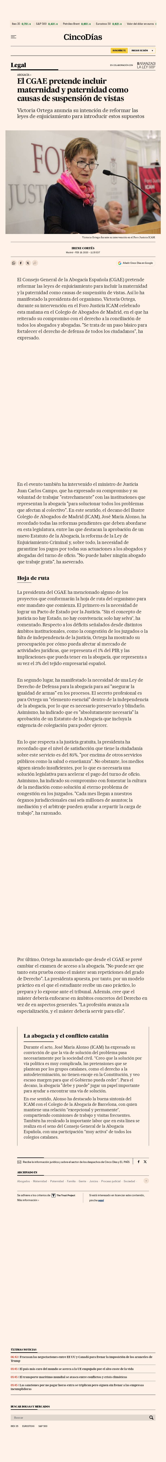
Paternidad (57, 1181)
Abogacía (23, 75)
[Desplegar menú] (13, 36)
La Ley (144, 65)
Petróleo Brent (71, 24)
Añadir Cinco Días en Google (138, 263)
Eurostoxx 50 (103, 24)
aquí (101, 1200)
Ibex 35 (16, 24)
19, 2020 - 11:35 (87, 252)
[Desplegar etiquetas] (146, 1180)
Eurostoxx (28, 1426)
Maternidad (40, 1181)
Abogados (23, 1181)
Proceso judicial (110, 1181)
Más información (27, 1200)
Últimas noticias (23, 1349)
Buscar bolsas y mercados (30, 1406)
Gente (82, 1181)
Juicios (93, 1181)
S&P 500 (41, 24)
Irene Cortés (83, 248)
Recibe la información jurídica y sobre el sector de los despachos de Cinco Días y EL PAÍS (76, 1162)
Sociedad (129, 1181)
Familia (71, 1181)
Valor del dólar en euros (140, 24)
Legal (18, 65)
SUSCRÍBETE (119, 50)
